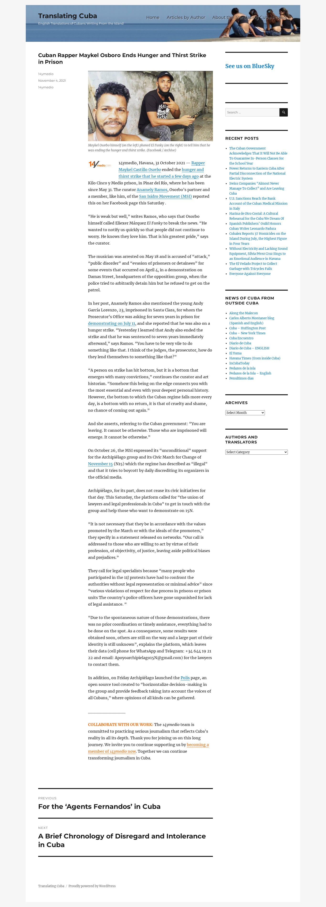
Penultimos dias (241, 378)
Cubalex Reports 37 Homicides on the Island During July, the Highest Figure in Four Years (258, 239)
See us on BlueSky (249, 66)
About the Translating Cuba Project (249, 17)
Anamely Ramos (152, 189)
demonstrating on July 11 (111, 323)
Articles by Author (186, 17)
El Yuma (235, 353)
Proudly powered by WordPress (92, 886)
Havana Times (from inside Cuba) (254, 358)
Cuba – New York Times (247, 333)
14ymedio (45, 74)
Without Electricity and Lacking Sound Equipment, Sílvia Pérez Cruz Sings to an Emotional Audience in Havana (258, 254)
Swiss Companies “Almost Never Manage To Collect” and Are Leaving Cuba (256, 188)
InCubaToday (239, 363)
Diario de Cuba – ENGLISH (249, 348)
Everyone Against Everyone (250, 274)
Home (152, 17)
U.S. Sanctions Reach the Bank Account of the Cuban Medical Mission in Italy (258, 204)
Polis (185, 677)
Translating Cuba (67, 16)
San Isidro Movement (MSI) (165, 196)
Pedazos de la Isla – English (250, 373)
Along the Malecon (243, 313)
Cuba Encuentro (241, 338)
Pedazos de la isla (242, 368)
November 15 (100, 463)
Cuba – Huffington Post (247, 328)
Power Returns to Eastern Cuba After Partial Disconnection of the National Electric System (257, 173)
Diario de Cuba (240, 343)
